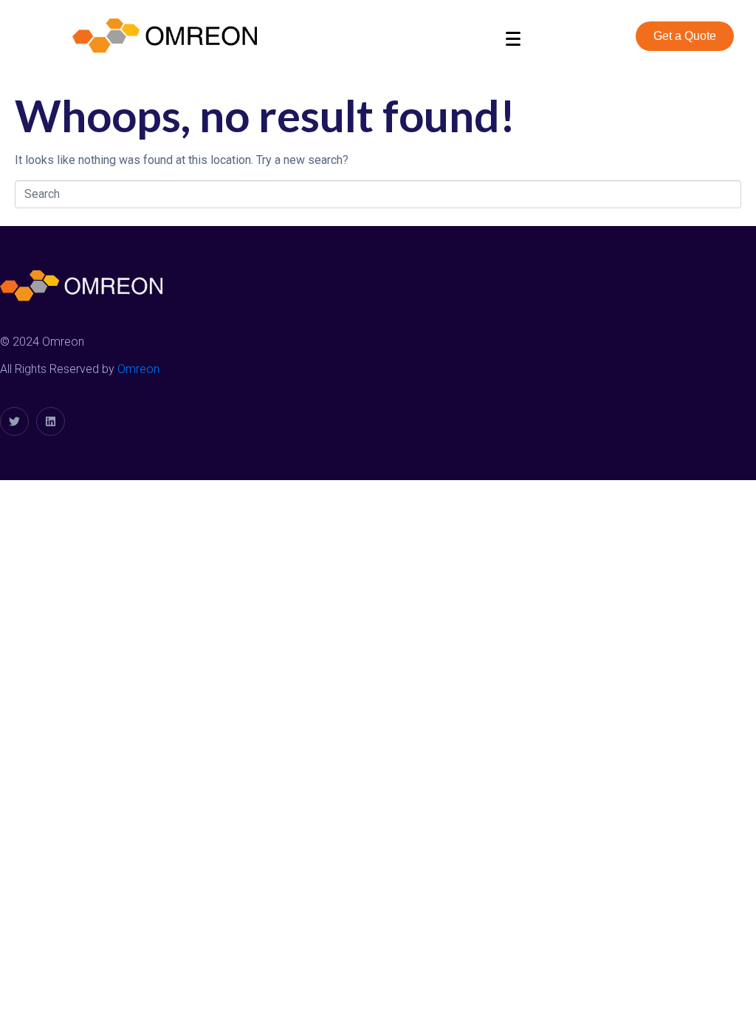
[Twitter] (14, 421)
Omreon (138, 369)
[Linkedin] (50, 421)
